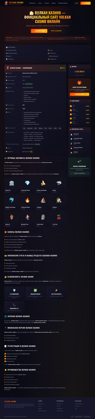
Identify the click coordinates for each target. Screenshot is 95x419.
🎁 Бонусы (50, 50)
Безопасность (60, 403)
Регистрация (85, 3)
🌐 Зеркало (8, 56)
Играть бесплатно (56, 31)
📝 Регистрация (9, 59)
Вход (76, 3)
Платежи (47, 3)
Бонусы (40, 3)
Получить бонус (79, 94)
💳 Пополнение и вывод (11, 53)
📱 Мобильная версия (53, 56)
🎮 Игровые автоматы (11, 50)
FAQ (76, 408)
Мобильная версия (62, 3)
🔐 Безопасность (52, 53)
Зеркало (54, 3)
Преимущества (60, 410)
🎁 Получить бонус (39, 31)
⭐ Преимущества (52, 59)
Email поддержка (78, 403)
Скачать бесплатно (79, 173)
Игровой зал (32, 3)
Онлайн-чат (77, 406)
